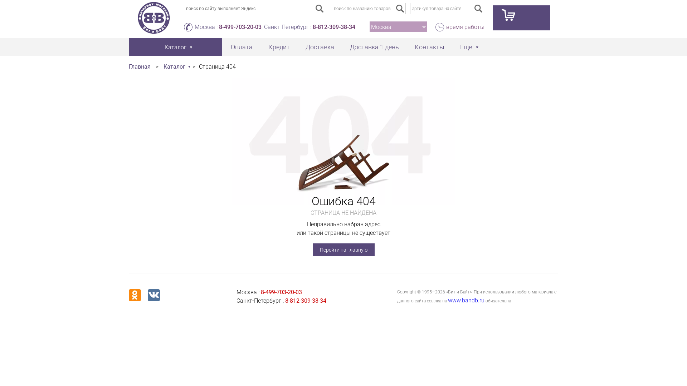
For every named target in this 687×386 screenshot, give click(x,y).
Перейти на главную (343, 250)
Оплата (242, 47)
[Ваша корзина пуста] (521, 17)
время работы (465, 27)
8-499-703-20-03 (240, 27)
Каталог (174, 66)
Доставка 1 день (374, 47)
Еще (466, 47)
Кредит (279, 47)
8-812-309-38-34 (334, 27)
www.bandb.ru (466, 300)
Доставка (320, 47)
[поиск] (400, 8)
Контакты (429, 47)
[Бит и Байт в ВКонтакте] (154, 295)
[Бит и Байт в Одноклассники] (135, 295)
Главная (140, 66)
